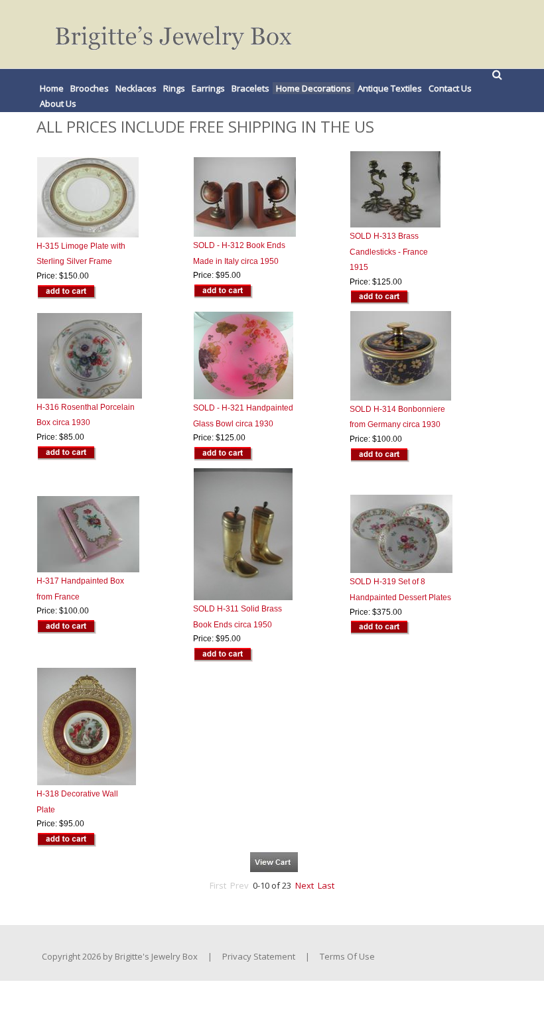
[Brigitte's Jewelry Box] (164, 34)
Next (304, 885)
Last (326, 885)
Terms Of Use (347, 956)
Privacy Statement (258, 956)
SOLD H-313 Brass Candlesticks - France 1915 (389, 251)
